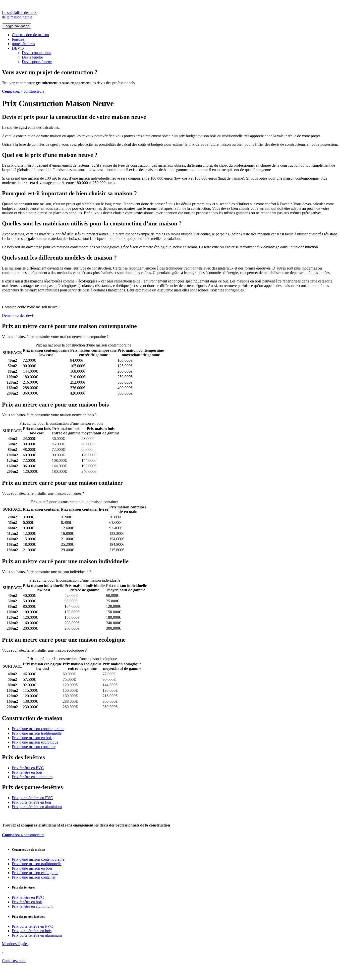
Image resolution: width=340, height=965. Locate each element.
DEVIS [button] (18, 48)
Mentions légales (15, 944)
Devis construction (36, 53)
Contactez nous (14, 961)
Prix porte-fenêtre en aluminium (37, 807)
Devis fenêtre (32, 57)
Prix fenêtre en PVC (28, 768)
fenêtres (18, 39)
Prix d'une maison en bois (32, 738)
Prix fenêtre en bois (27, 772)
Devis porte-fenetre (37, 62)
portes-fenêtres (23, 44)
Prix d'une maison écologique (35, 742)
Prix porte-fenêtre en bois (32, 802)
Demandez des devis (18, 315)
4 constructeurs (23, 91)
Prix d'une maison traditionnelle (36, 733)
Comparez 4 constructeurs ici (132, 337)
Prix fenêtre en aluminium (32, 777)
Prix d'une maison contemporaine (38, 729)
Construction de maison (30, 35)
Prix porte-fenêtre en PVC (32, 798)
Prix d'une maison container (34, 747)
